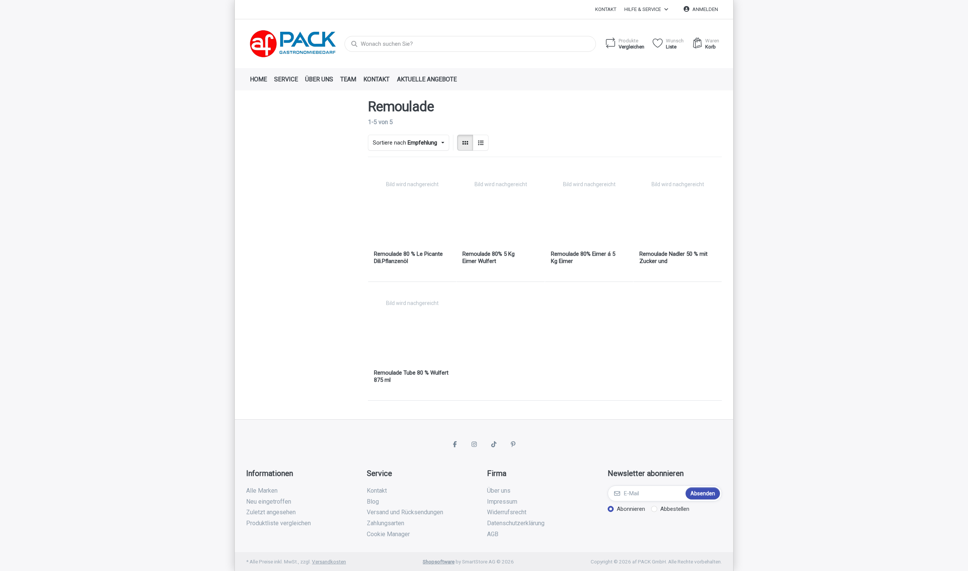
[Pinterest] (513, 444)
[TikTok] (494, 444)
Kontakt (605, 9)
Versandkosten (329, 562)
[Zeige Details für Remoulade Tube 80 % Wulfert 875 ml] (412, 326)
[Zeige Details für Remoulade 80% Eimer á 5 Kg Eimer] (589, 207)
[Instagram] (474, 444)
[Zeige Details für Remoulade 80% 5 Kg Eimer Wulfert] (500, 207)
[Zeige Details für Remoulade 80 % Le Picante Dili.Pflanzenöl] (412, 207)
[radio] (465, 143)
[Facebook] (455, 444)
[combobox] (470, 44)
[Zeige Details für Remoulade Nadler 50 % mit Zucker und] (677, 207)
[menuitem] (258, 79)
